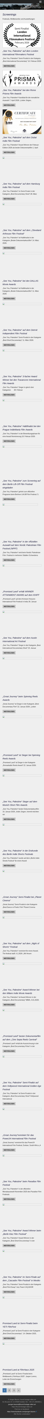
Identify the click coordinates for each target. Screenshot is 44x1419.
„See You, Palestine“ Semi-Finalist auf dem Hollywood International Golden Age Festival (22, 1086)
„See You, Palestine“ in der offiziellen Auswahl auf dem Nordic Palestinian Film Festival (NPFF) (22, 545)
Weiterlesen (9, 66)
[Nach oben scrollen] (41, 1416)
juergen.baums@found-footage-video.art (22, 1404)
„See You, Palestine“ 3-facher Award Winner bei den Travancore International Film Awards (22, 380)
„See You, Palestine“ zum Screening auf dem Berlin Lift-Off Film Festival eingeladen (21, 484)
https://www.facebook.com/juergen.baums (21, 1411)
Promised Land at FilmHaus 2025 (18, 1370)
